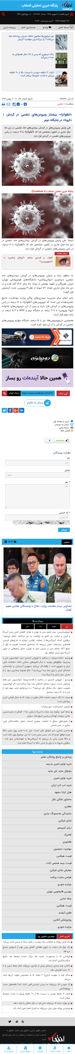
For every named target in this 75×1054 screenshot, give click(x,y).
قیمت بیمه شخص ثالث (59, 863)
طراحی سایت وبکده (61, 877)
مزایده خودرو (65, 884)
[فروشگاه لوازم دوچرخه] (37, 358)
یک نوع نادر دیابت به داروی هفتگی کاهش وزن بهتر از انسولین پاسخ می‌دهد (36, 949)
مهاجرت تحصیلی (63, 849)
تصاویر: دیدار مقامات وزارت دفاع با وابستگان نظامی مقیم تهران (39, 608)
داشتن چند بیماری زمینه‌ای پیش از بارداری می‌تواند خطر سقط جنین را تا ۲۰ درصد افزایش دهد (36, 968)
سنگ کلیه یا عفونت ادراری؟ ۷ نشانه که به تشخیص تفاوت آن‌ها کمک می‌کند (36, 977)
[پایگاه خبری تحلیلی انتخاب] (67, 5)
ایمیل (67, 470)
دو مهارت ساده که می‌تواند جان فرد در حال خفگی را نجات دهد (41, 1003)
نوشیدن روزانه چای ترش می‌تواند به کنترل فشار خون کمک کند (41, 1008)
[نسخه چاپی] (3, 104)
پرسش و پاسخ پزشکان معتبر (56, 757)
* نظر (67, 482)
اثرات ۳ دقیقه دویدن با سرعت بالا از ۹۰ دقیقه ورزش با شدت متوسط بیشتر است (32, 74)
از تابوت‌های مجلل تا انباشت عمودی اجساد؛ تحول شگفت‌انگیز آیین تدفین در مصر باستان (36, 723)
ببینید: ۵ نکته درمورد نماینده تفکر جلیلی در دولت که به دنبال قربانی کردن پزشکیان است (36, 699)
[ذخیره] (14, 104)
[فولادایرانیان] (37, 337)
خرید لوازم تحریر (63, 778)
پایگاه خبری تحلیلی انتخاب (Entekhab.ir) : (51, 191)
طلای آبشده (65, 913)
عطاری (68, 806)
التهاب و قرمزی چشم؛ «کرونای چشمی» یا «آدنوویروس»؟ (28, 259)
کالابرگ (68, 835)
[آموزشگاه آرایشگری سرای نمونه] (37, 378)
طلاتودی (67, 842)
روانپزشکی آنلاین (62, 920)
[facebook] (10, 410)
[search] (4, 14)
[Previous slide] (15, 542)
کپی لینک (63, 393)
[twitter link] (10, 1021)
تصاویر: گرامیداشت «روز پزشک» (55, 706)
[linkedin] (21, 410)
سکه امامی (66, 899)
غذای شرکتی (65, 821)
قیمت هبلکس (64, 856)
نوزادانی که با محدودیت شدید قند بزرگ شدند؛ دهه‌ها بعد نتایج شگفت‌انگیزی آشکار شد (36, 958)
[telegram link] (16, 1021)
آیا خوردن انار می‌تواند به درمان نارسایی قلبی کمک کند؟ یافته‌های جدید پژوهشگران (36, 986)
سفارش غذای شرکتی (61, 870)
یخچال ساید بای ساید (60, 771)
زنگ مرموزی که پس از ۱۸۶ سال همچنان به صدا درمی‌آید (33, 56)
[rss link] (23, 1021)
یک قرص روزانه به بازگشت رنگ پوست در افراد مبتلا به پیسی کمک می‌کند (36, 942)
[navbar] (71, 14)
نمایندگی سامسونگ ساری (58, 814)
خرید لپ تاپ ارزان (61, 785)
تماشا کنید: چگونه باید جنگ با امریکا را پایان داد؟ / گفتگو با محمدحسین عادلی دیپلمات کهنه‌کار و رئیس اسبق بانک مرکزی (36, 714)
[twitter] (4, 410)
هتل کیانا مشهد (63, 792)
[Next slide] (6, 542)
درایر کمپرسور (64, 828)
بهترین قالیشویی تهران (59, 891)
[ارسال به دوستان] (8, 104)
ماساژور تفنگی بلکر (62, 799)
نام (68, 458)
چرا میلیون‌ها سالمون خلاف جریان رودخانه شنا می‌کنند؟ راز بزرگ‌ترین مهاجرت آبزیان (31, 38)
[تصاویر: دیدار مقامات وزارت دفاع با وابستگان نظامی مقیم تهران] (37, 575)
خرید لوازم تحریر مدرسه (59, 764)
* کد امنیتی (64, 513)
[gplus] (15, 410)
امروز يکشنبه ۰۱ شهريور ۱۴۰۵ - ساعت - (50, 14)
